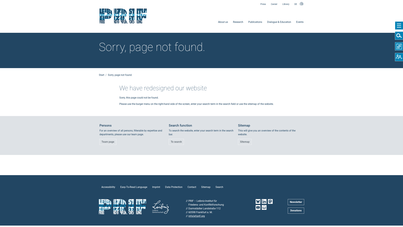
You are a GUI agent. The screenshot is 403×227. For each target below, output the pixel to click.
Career (274, 4)
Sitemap (245, 141)
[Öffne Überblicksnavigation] (399, 25)
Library (285, 4)
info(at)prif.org (196, 216)
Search (219, 187)
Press (263, 4)
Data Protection (173, 187)
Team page (108, 141)
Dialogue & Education (279, 21)
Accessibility (108, 187)
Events (300, 21)
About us (223, 21)
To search (176, 141)
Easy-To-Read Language (133, 187)
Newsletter (296, 202)
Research (238, 21)
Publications (255, 21)
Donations (296, 210)
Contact (191, 187)
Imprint (156, 187)
